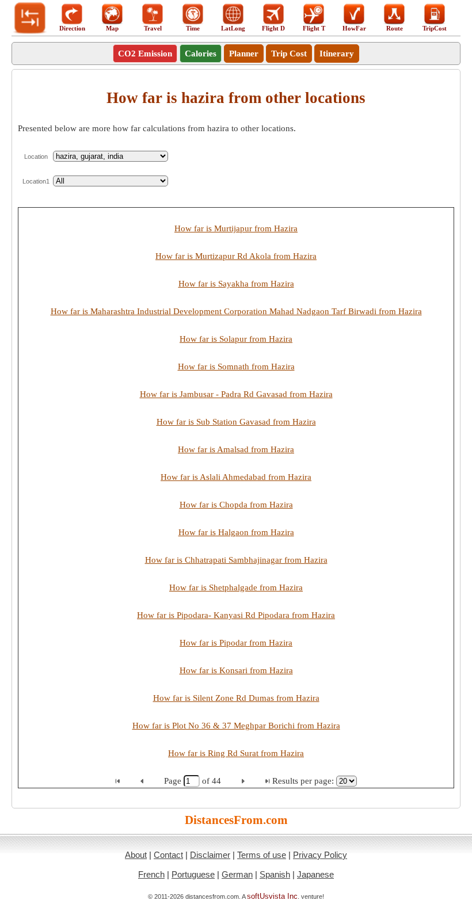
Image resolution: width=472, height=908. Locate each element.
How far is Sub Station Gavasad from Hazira (236, 421)
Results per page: (303, 780)
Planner (243, 53)
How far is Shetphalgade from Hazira (236, 587)
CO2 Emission (145, 53)
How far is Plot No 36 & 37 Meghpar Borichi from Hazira (236, 725)
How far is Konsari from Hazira (236, 670)
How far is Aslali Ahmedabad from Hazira (236, 477)
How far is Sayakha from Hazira (236, 283)
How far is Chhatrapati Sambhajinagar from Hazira (236, 559)
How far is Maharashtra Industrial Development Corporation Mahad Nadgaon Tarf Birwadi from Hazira (236, 311)
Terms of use (261, 855)
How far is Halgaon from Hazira (236, 532)
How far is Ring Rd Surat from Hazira (236, 753)
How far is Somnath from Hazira (236, 366)
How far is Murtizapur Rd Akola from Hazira (236, 256)
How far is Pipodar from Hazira (236, 642)
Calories (200, 53)
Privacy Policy (320, 855)
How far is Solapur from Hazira (236, 339)
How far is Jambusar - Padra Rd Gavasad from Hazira (236, 394)
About (136, 855)
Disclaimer (210, 855)
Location (36, 156)
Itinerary (336, 53)
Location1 (36, 181)
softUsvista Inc (272, 896)
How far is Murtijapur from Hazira (236, 228)
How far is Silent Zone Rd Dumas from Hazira (236, 698)
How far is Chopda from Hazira (236, 504)
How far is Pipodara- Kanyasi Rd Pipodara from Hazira (236, 615)
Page (174, 780)
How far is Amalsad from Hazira (236, 449)
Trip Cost (289, 53)
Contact (168, 855)
